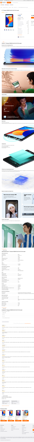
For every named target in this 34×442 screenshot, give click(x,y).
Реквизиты (23, 431)
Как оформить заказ (28, 0)
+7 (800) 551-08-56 (7, 0)
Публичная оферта (24, 433)
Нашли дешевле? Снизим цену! (3, 431)
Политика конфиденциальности (25, 432)
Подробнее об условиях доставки (5, 405)
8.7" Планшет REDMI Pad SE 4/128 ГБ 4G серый (11, 416)
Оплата (32, 0)
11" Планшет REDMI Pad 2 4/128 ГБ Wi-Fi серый (18, 416)
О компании (23, 426)
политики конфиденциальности (28, 323)
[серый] (18, 15)
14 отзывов (6, 12)
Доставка (24, 0)
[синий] (20, 16)
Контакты (1, 426)
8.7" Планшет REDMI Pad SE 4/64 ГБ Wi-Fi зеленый (3, 416)
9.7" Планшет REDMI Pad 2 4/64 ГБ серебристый (25, 416)
